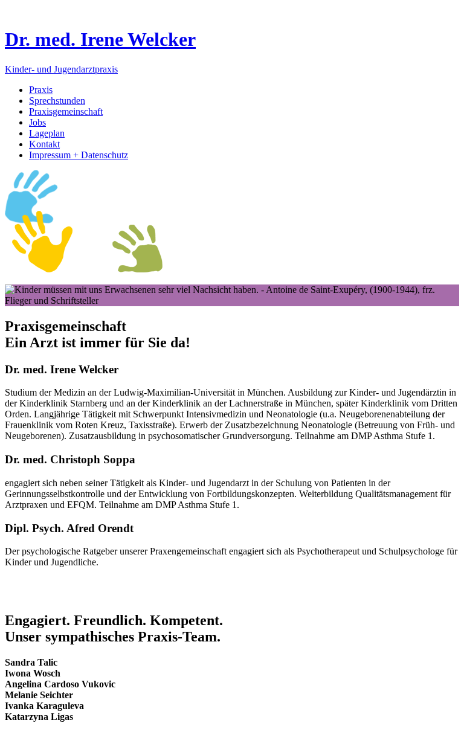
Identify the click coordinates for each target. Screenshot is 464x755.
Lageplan (47, 133)
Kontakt (44, 144)
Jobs (37, 122)
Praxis (41, 90)
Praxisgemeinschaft (66, 111)
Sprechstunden (57, 100)
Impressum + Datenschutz (78, 155)
